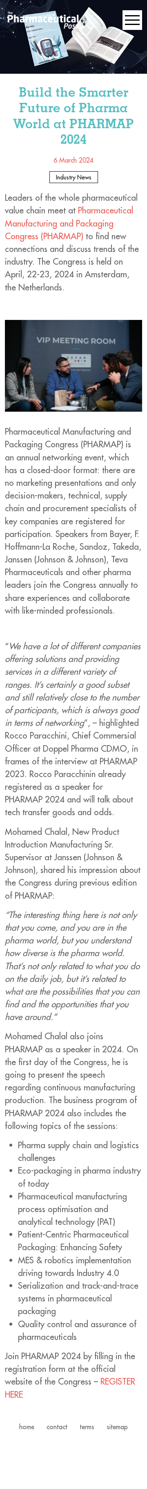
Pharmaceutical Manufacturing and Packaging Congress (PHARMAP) (69, 223)
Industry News (73, 177)
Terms (87, 1427)
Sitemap (117, 1427)
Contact (57, 1427)
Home (26, 1427)
